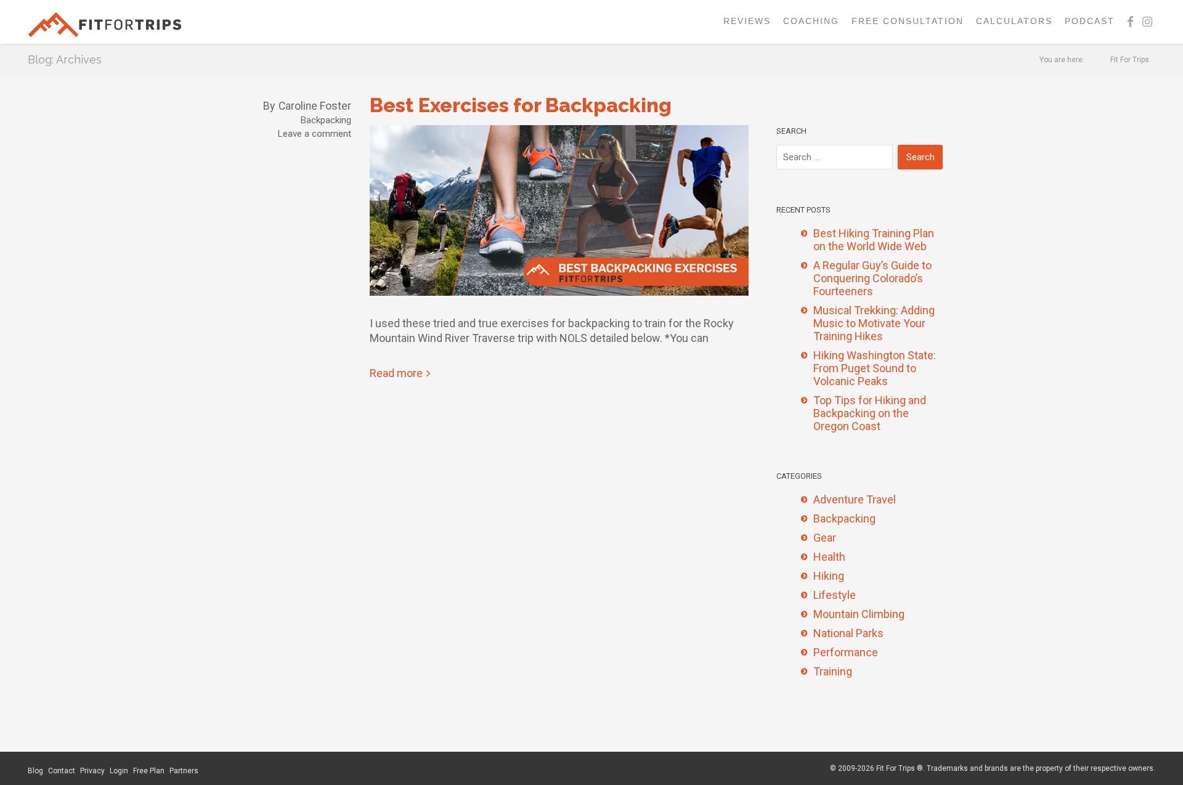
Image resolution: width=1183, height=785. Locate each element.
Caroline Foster (314, 106)
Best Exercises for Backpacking (521, 105)
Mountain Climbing (859, 614)
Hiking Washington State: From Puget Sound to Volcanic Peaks (874, 368)
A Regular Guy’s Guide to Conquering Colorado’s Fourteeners (872, 278)
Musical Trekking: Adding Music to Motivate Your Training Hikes (874, 323)
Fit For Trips (1129, 59)
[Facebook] (1130, 21)
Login (119, 771)
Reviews (747, 21)
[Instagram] (1147, 21)
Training (832, 671)
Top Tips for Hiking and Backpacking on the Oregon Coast (869, 413)
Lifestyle (834, 594)
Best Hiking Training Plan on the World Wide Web (873, 240)
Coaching (811, 21)
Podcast (1090, 21)
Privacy (92, 771)
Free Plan (149, 771)
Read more (396, 373)
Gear (824, 537)
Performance (845, 652)
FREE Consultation (908, 21)
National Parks (848, 633)
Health (829, 556)
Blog (35, 771)
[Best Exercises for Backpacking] (559, 215)
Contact (61, 771)
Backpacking (326, 120)
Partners (183, 771)
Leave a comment (314, 133)
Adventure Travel (854, 499)
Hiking (828, 575)
